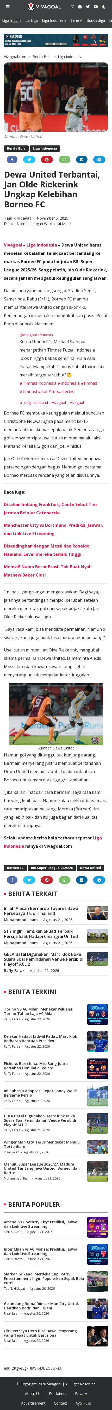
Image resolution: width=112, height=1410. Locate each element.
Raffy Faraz (14, 970)
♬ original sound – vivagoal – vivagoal (52, 402)
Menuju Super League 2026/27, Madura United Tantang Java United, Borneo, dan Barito (42, 1168)
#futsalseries (61, 391)
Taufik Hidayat (18, 218)
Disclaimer (58, 1393)
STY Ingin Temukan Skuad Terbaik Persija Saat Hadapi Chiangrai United (41, 933)
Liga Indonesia (54, 20)
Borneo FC (15, 868)
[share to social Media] (12, 159)
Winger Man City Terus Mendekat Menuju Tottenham (42, 1144)
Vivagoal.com (15, 56)
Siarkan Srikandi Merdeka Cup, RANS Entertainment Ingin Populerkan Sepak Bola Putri (44, 1278)
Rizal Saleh (11, 1152)
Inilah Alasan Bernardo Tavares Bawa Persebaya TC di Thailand (41, 911)
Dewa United (90, 868)
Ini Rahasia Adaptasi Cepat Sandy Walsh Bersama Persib (41, 1093)
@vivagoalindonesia (36, 334)
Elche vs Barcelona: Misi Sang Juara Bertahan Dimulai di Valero (36, 1065)
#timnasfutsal (33, 391)
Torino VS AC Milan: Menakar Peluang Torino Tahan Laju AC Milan (38, 1011)
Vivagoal (13, 245)
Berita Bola (42, 56)
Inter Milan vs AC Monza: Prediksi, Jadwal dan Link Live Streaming (41, 1251)
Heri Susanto (13, 1232)
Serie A (76, 20)
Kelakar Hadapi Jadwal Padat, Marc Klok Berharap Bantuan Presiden (40, 1038)
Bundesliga (95, 20)
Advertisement (33, 1403)
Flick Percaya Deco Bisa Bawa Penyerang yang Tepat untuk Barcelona (40, 1333)
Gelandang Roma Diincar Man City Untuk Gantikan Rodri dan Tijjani (41, 1305)
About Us (33, 1393)
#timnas (89, 383)
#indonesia (69, 383)
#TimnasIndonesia (38, 383)
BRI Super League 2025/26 (52, 868)
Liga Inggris (11, 20)
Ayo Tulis (83, 1403)
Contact (60, 1403)
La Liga (32, 20)
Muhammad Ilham (21, 919)
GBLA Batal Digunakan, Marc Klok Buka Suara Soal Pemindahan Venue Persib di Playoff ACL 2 (43, 959)
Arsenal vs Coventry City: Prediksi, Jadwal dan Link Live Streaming (41, 1224)
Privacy (81, 1393)
